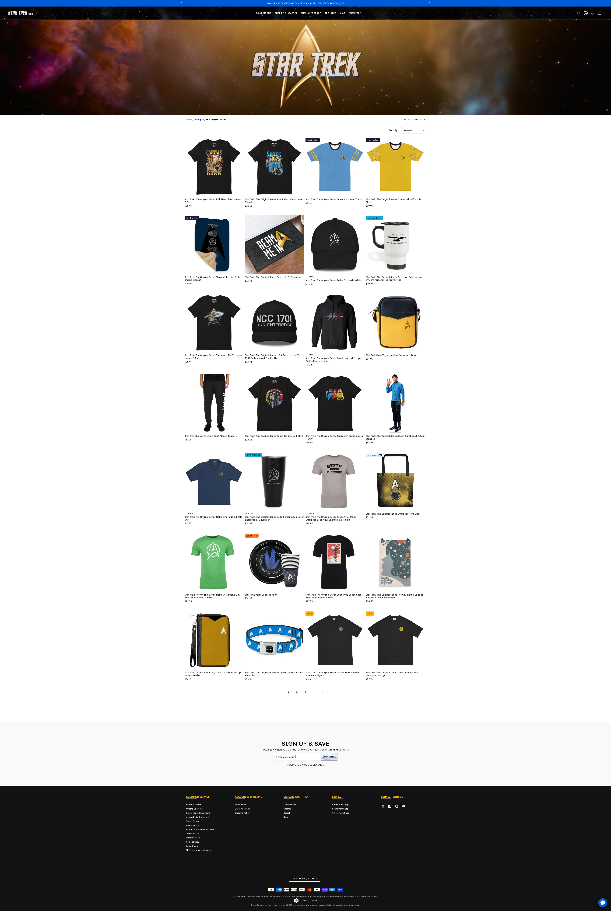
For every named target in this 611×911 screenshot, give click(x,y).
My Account (240, 804)
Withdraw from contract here (200, 829)
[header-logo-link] (23, 13)
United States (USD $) (303, 878)
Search (287, 813)
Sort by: (393, 130)
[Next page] (322, 691)
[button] (181, 3)
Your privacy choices (200, 850)
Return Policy (192, 825)
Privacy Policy (193, 838)
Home (189, 120)
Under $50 (199, 120)
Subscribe (329, 756)
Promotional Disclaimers (198, 813)
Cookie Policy (192, 842)
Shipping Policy (242, 813)
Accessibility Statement (197, 817)
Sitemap (288, 809)
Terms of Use (192, 833)
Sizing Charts (192, 821)
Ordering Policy (242, 809)
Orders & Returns (194, 809)
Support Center (193, 804)
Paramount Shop (340, 804)
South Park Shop (340, 809)
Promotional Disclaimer (305, 764)
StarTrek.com (290, 804)
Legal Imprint (192, 846)
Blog (286, 817)
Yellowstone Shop (340, 813)
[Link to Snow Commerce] (305, 902)
